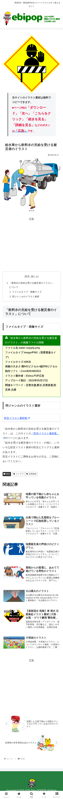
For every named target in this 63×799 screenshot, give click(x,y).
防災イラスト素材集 (15, 418)
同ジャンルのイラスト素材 (25, 296)
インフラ (20, 474)
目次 (27, 276)
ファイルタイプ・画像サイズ (27, 292)
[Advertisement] (31, 244)
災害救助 (32, 474)
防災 (8, 474)
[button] (56, 543)
